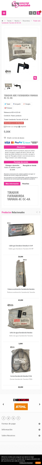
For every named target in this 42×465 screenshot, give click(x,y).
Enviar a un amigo (12, 126)
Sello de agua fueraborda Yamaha (21, 333)
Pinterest (9, 108)
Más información (12, 183)
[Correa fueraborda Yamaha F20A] (21, 360)
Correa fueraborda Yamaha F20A (21, 376)
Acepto (38, 463)
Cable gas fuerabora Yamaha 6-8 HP (21, 246)
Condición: (7, 116)
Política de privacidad (26, 463)
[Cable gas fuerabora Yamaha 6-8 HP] (21, 229)
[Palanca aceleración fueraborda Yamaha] (21, 273)
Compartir (17, 104)
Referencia (7, 112)
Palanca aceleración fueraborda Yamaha (21, 289)
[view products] (21, 400)
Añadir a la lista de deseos (15, 138)
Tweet (8, 104)
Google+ (28, 104)
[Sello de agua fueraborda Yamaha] (21, 316)
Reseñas (25, 183)
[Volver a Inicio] (2, 21)
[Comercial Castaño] (21, 4)
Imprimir (23, 126)
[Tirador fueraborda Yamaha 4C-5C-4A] (8, 86)
